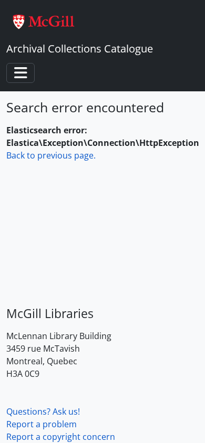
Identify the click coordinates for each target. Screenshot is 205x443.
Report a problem (41, 424)
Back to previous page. (51, 155)
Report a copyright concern (60, 436)
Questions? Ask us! (43, 411)
